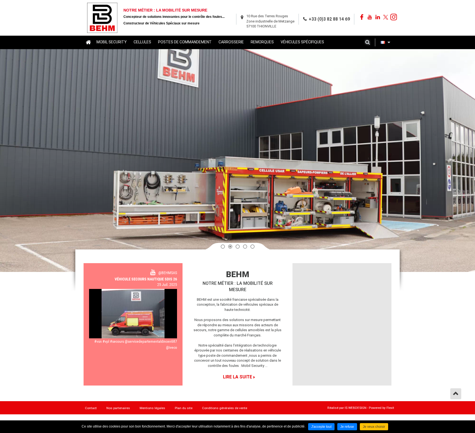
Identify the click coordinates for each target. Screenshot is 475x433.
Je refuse (347, 427)
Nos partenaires (118, 408)
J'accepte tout (321, 427)
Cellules (142, 42)
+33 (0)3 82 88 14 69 (329, 19)
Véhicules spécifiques (302, 42)
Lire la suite (237, 376)
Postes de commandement (185, 42)
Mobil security (111, 42)
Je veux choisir (374, 427)
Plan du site (183, 408)
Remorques (262, 42)
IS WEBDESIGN (355, 408)
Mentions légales (152, 408)
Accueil (88, 42)
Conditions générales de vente (224, 408)
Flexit (390, 408)
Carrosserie (231, 42)
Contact (91, 408)
